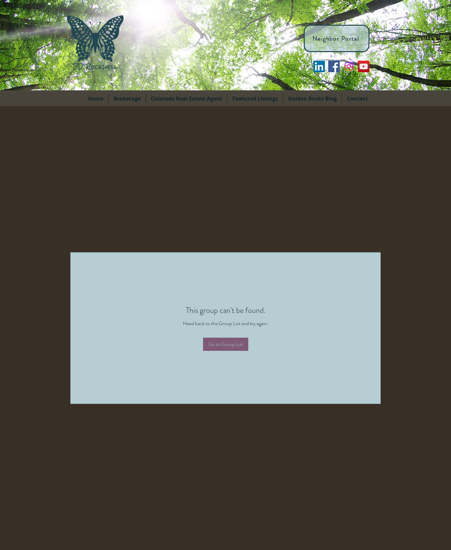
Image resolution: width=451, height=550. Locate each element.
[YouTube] (363, 66)
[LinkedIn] (319, 66)
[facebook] (334, 66)
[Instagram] (349, 66)
